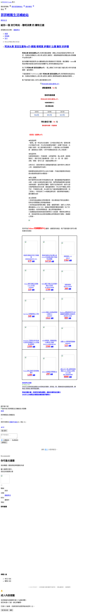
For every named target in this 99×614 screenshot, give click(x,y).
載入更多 (4, 430)
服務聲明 (67, 587)
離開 (11, 610)
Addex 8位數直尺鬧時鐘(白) (49, 371)
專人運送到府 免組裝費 (49, 287)
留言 (15, 422)
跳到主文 (4, 20)
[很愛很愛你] (67, 283)
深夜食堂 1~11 (68, 256)
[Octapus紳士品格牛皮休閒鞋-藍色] (31, 369)
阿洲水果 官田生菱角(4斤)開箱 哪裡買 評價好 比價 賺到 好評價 (37, 46)
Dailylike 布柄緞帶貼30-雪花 (31, 314)
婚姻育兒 (17, 30)
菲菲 (2, 411)
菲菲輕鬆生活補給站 (15, 15)
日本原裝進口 (31, 287)
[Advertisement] (49, 539)
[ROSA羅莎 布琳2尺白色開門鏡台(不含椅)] (49, 282)
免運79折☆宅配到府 (68, 286)
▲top (2, 427)
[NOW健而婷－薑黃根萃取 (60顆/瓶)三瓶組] (49, 338)
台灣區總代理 (67, 343)
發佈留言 (4, 442)
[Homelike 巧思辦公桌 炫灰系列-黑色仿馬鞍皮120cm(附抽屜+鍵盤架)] (31, 338)
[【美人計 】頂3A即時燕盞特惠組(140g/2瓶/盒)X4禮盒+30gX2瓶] (67, 367)
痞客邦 (11, 422)
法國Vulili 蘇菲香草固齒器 (68, 341)
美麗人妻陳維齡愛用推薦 (68, 374)
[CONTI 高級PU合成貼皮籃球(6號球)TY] (49, 310)
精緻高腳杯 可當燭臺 (68, 315)
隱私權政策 (60, 587)
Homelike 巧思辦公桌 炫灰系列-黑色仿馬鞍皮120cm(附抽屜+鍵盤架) (31, 342)
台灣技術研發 (49, 315)
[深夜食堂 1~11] (67, 254)
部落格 (7, 36)
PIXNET (35, 587)
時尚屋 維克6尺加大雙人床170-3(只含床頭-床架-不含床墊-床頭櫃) (49, 257)
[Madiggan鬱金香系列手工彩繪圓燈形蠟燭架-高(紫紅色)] (67, 310)
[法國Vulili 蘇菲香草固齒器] (67, 339)
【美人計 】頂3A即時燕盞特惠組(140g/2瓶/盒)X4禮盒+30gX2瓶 (68, 370)
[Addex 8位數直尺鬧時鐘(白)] (49, 370)
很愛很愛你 (68, 284)
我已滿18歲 (5, 610)
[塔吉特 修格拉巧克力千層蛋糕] (31, 253)
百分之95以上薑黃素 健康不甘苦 (49, 344)
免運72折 (68, 258)
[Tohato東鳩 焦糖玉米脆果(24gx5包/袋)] (31, 282)
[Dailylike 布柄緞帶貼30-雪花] (31, 312)
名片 (6, 38)
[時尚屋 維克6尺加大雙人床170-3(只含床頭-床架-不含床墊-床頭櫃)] (49, 253)
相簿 (6, 34)
